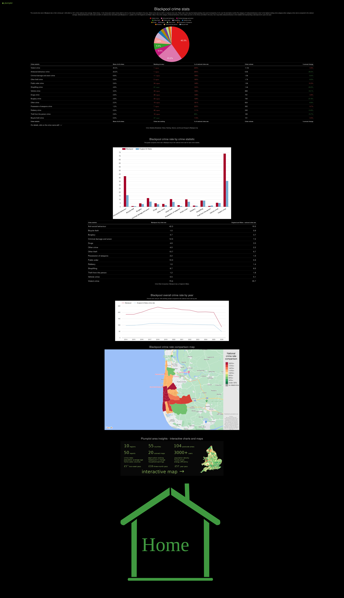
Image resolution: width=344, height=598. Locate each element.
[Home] (172, 593)
